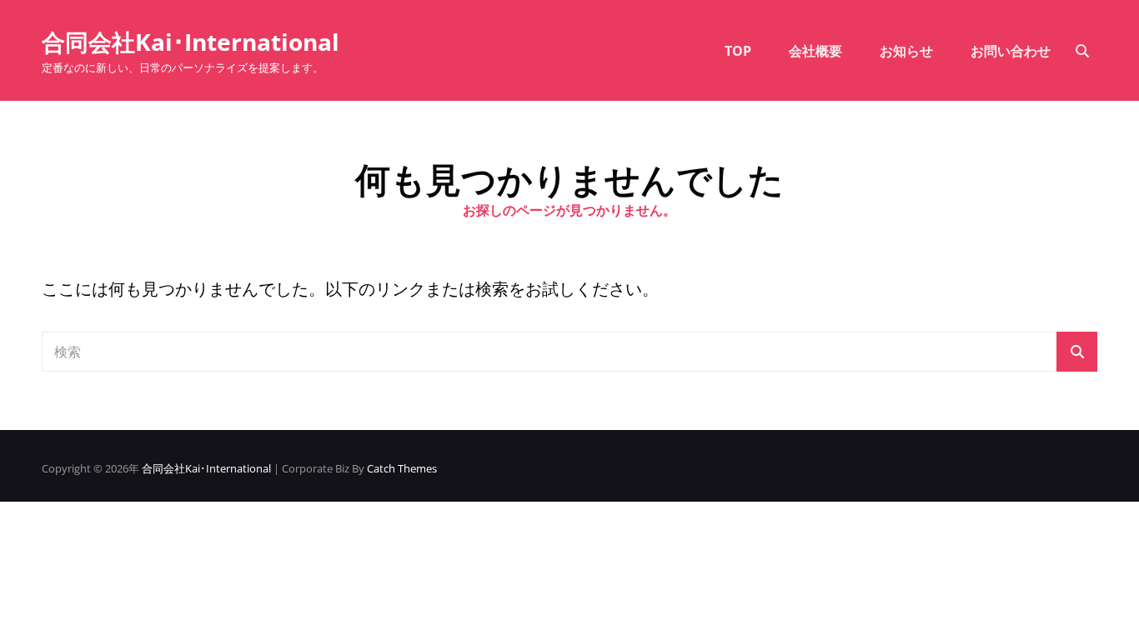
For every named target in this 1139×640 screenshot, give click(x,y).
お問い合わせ (1011, 51)
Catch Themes (402, 468)
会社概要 (815, 51)
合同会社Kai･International (190, 42)
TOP (738, 51)
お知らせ (906, 51)
